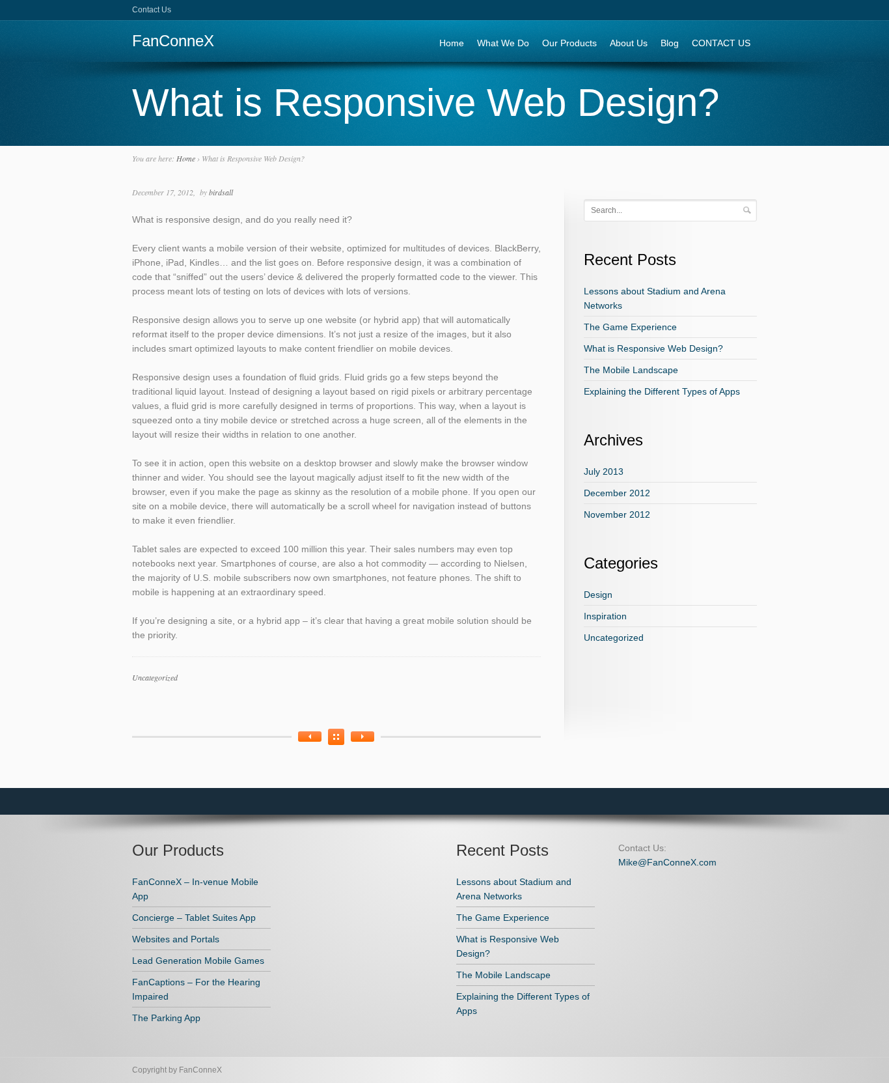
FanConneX (173, 40)
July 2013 (603, 471)
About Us (629, 43)
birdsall (221, 192)
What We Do (503, 43)
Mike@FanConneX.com (667, 862)
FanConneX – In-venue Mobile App (195, 889)
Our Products (569, 43)
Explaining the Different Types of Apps (662, 391)
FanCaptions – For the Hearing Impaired (196, 989)
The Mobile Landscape (631, 370)
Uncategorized (155, 677)
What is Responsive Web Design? (653, 348)
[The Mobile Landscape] (309, 736)
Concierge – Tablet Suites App (194, 917)
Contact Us (151, 9)
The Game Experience (630, 327)
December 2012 (617, 493)
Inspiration (605, 616)
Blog (670, 43)
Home (451, 43)
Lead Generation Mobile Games (198, 960)
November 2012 (617, 514)
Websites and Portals (175, 939)
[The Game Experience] (362, 736)
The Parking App (166, 1018)
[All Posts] (336, 737)
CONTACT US (721, 43)
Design (598, 594)
